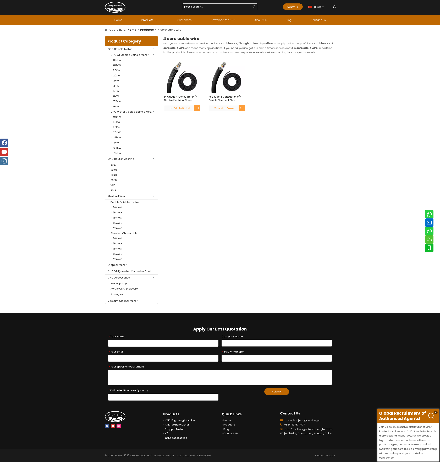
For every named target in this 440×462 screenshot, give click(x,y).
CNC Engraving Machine (180, 420)
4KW (116, 86)
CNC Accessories (119, 277)
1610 (113, 185)
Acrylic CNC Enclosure (124, 288)
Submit (276, 391)
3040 (114, 170)
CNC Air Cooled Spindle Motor (129, 55)
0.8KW (117, 65)
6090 (114, 180)
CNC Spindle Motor (120, 49)
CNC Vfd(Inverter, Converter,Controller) (133, 271)
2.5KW (117, 137)
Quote (292, 6)
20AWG (118, 223)
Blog (226, 429)
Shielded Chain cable (124, 233)
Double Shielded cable (125, 202)
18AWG (117, 217)
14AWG (117, 207)
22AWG (117, 228)
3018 (113, 190)
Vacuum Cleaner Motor (123, 301)
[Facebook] (107, 426)
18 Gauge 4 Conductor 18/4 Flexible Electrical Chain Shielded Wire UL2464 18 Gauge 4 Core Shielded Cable (226, 98)
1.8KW (116, 127)
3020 (114, 164)
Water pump (119, 283)
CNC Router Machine (121, 159)
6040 (114, 175)
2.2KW (117, 75)
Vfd (167, 433)
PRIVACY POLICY (325, 455)
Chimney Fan (116, 294)
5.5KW (117, 148)
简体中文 (319, 7)
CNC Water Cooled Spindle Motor (132, 111)
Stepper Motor (117, 265)
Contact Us (230, 433)
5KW (116, 91)
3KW (116, 80)
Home (227, 420)
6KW (116, 96)
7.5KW (117, 101)
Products (229, 424)
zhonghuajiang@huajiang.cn (303, 420)
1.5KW (116, 70)
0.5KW (117, 60)
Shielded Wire (116, 196)
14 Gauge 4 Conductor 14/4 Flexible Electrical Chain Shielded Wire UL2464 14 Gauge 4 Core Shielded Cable (182, 98)
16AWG (117, 212)
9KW (116, 106)
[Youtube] (113, 426)
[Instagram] (119, 426)
